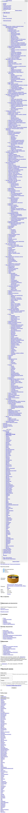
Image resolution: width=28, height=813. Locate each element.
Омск (7, 496)
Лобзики (10, 291)
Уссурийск (8, 534)
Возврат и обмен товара (8, 632)
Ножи (9, 254)
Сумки (12, 97)
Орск (7, 500)
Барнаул (7, 442)
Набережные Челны (10, 434)
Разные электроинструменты (14, 322)
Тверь (7, 525)
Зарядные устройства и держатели (16, 156)
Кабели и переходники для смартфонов (17, 159)
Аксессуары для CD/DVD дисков (15, 169)
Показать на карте (5, 611)
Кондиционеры (14, 199)
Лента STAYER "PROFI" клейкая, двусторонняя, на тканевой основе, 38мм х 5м (16, 586)
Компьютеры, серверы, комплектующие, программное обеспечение (15, 27)
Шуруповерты (11, 266)
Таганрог (8, 523)
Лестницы (13, 383)
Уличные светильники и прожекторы (16, 283)
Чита (7, 544)
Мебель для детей (12, 418)
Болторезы (13, 333)
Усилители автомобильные (14, 414)
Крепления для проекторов (17, 147)
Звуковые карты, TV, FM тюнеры (18, 39)
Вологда (7, 456)
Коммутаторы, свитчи (13, 113)
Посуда (10, 228)
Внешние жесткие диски (16, 75)
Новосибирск (9, 490)
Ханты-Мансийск (10, 538)
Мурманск (8, 478)
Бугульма (8, 448)
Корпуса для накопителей (16, 81)
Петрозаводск (9, 503)
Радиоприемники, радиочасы (17, 141)
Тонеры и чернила (12, 177)
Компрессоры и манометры (17, 405)
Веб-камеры (11, 82)
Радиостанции (11, 247)
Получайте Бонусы (7, 424)
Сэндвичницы (11, 236)
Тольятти (8, 527)
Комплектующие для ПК (13, 30)
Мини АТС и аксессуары (13, 160)
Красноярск (8, 474)
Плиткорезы (11, 377)
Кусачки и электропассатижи (17, 340)
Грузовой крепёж (15, 373)
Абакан (7, 436)
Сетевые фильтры (15, 86)
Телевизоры (11, 130)
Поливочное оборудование (17, 387)
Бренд (6, 570)
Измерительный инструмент (14, 290)
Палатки (10, 248)
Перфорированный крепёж (17, 375)
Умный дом (10, 257)
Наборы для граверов (15, 304)
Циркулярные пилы (15, 318)
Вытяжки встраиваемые (16, 214)
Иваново (8, 461)
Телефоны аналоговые (13, 161)
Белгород (8, 443)
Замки (9, 357)
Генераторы (11, 270)
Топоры (12, 351)
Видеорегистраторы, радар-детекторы (16, 401)
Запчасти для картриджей (14, 166)
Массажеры (13, 207)
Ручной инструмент (12, 323)
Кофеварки (10, 203)
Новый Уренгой (9, 493)
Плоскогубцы (14, 347)
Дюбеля (12, 367)
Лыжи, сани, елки (12, 251)
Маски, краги (14, 289)
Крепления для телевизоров (14, 132)
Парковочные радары (13, 411)
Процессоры (13, 32)
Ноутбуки (13, 96)
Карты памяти (14, 76)
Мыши (12, 68)
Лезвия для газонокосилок (17, 295)
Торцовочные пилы (15, 316)
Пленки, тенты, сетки (16, 381)
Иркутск (8, 463)
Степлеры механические (16, 326)
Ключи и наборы (14, 337)
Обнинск (8, 495)
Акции (4, 645)
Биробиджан (8, 444)
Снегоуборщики (14, 390)
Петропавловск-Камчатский (12, 504)
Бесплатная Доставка (8, 636)
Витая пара (13, 115)
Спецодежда (13, 363)
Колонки (13, 136)
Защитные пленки (12, 157)
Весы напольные (14, 206)
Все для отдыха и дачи (11, 243)
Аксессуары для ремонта (16, 298)
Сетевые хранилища (12, 126)
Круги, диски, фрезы (15, 303)
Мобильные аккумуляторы (14, 155)
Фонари (10, 255)
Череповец (8, 542)
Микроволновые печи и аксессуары (16, 222)
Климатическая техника (13, 197)
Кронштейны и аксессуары (14, 263)
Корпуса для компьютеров (17, 40)
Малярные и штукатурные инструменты (17, 329)
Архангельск (8, 440)
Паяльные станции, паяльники (18, 310)
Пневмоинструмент (12, 321)
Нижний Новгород (10, 485)
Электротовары (11, 273)
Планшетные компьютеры (17, 103)
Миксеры (13, 296)
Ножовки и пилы (15, 343)
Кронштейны (14, 224)
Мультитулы (11, 250)
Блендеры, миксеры (12, 181)
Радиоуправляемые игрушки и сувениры (17, 93)
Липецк (7, 475)
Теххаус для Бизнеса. (7, 638)
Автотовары (8, 398)
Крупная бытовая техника (14, 190)
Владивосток (9, 450)
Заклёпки (13, 371)
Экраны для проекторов (16, 149)
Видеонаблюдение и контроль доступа (14, 256)
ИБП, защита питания (13, 83)
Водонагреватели (15, 184)
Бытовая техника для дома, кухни (13, 180)
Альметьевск (8, 433)
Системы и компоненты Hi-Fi (17, 140)
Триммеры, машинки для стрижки (18, 209)
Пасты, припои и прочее (16, 311)
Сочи (7, 516)
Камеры (10, 409)
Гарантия (5, 427)
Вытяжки (13, 192)
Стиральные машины (15, 194)
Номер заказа (3, 672)
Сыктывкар (8, 522)
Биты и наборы (14, 300)
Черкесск (8, 543)
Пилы (9, 314)
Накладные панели (15, 275)
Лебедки (13, 408)
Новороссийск (9, 489)
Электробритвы (14, 212)
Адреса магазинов (7, 5)
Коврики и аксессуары (16, 70)
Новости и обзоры (7, 647)
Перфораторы (11, 267)
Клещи (12, 336)
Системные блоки (12, 29)
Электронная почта (5, 677)
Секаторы (13, 389)
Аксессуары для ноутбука (16, 99)
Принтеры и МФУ (12, 62)
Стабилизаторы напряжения (17, 88)
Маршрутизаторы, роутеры (14, 112)
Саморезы (13, 368)
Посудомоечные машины (16, 193)
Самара (7, 509)
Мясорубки (10, 227)
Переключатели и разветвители (15, 120)
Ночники (13, 276)
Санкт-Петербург (9, 510)
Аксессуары (13, 231)
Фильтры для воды (12, 239)
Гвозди (12, 365)
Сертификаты (6, 650)
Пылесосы (13, 186)
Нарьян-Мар (8, 481)
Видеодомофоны (12, 260)
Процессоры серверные (16, 53)
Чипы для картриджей (13, 172)
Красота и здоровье (12, 204)
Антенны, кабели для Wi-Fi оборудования (17, 127)
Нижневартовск (9, 484)
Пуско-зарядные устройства (14, 402)
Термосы (13, 233)
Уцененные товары (10, 421)
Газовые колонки (15, 183)
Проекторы (13, 148)
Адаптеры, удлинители (16, 297)
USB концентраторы (15, 77)
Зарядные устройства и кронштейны (19, 105)
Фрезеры (13, 315)
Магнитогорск (9, 476)
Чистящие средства (12, 179)
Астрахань (8, 441)
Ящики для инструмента (13, 397)
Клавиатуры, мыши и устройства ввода (17, 66)
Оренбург (8, 498)
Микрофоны (13, 137)
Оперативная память (15, 34)
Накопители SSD (15, 38)
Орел (7, 497)
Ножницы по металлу (16, 327)
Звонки (10, 262)
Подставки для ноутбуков (16, 101)
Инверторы (13, 287)
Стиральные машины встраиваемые (19, 217)
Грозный (8, 458)
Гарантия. (5, 634)
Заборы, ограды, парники (16, 382)
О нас (4, 618)
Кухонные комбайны (13, 221)
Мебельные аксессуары (13, 420)
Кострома (8, 471)
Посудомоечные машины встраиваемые (16, 216)
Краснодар (8, 473)
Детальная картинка (9, 569)
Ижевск (7, 462)
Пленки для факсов (12, 175)
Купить (8, 588)
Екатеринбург (9, 460)
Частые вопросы (6, 651)
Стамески (13, 349)
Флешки (13, 74)
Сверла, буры (14, 307)
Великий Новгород (10, 449)
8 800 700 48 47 (6, 558)
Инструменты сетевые (16, 119)
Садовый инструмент (16, 388)
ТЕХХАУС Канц (7, 9)
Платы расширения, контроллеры (18, 45)
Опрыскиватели (14, 385)
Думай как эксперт (7, 619)
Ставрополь (8, 517)
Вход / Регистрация (7, 557)
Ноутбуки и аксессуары (13, 95)
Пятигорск (8, 507)
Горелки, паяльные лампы (14, 253)
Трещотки (13, 354)
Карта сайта (5, 630)
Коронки (13, 302)
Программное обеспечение (14, 46)
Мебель (7, 416)
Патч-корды (13, 116)
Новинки (5, 423)
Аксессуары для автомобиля (14, 415)
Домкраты (13, 404)
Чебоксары (8, 540)
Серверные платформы (16, 52)
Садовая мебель (11, 249)
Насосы (12, 384)
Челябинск (8, 541)
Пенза (7, 501)
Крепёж (10, 364)
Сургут (7, 521)
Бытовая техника (12, 182)
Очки (12, 361)
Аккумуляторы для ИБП (16, 87)
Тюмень (7, 530)
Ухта (7, 536)
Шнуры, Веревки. (15, 380)
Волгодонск (8, 455)
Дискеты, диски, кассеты (13, 173)
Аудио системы (14, 135)
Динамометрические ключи (17, 324)
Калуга (7, 467)
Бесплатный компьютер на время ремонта (12, 635)
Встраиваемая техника (13, 213)
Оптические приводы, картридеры (18, 43)
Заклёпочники (14, 335)
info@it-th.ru (12, 558)
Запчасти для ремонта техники (15, 174)
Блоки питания (14, 41)
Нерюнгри (8, 483)
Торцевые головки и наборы (17, 353)
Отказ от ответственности (9, 624)
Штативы (13, 145)
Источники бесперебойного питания (19, 85)
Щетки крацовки (14, 308)
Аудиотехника (11, 134)
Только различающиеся (15, 564)
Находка (7, 482)
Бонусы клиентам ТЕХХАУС (9, 637)
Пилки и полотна (15, 306)
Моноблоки (11, 28)
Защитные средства (12, 358)
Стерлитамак (9, 520)
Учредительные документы (9, 648)
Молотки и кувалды (15, 341)
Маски (12, 360)
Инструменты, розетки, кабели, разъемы (17, 114)
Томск (7, 528)
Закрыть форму (18, 10)
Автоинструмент (12, 403)
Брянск (7, 447)
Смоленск (8, 515)
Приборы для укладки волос (17, 208)
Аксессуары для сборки (13, 58)
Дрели (9, 271)
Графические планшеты (16, 69)
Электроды (13, 288)
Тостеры (10, 237)
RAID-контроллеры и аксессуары (18, 55)
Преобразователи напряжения (15, 413)
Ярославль (8, 548)
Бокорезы (13, 331)
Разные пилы (14, 320)
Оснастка (10, 294)
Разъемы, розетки (15, 117)
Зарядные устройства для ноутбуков (19, 100)
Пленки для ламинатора (13, 168)
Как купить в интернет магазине (10, 646)
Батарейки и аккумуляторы (14, 170)
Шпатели (13, 334)
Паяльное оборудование (13, 309)
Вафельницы (11, 188)
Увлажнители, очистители (17, 202)
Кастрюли (13, 229)
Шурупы (13, 369)
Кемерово (8, 469)
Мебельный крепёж (15, 374)
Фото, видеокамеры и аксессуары (15, 142)
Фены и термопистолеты (13, 395)
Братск (7, 446)
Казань (4, 4)
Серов (7, 514)
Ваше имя (3, 675)
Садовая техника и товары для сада (16, 378)
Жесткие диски (14, 36)
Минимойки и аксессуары (14, 410)
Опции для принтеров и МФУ (15, 63)
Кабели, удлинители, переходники (16, 92)
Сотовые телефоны (12, 154)
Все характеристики (5, 564)
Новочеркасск (9, 491)
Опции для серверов (15, 56)
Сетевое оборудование (11, 110)
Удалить (9, 593)
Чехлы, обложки (14, 109)
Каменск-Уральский (10, 468)
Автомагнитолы (12, 400)
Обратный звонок (7, 20)
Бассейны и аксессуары (13, 244)
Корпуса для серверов (16, 54)
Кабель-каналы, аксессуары (14, 125)
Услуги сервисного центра (12, 422)
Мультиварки (11, 226)
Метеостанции (14, 200)
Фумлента (10, 355)
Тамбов (7, 524)
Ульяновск (8, 532)
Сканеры (10, 65)
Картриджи (10, 163)
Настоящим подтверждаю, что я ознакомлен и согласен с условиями (14, 685)
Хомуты (13, 376)
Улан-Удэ (8, 531)
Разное (12, 348)
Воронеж (8, 457)
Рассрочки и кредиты (8, 425)
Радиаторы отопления (13, 268)
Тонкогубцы (13, 350)
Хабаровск (8, 537)
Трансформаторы (15, 281)
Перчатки (13, 362)
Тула (7, 529)
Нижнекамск (8, 435)
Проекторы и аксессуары (13, 146)
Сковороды (13, 230)
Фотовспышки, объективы (17, 143)
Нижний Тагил (9, 487)
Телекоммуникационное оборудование (17, 122)
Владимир (8, 453)
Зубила (12, 301)
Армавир (8, 438)
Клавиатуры (13, 67)
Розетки (12, 279)
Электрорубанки (12, 269)
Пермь (7, 502)
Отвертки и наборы (15, 344)
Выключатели (14, 274)
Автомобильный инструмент (17, 407)
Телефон (2, 680)
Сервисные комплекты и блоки (15, 176)
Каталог (5, 25)
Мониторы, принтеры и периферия (13, 59)
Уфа (7, 535)
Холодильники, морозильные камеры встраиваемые (17, 219)
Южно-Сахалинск (10, 545)
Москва (7, 477)
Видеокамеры (11, 259)
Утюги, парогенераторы (16, 187)
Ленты (9, 356)
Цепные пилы (14, 317)
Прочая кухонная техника (14, 234)
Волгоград (8, 454)
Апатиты (8, 437)
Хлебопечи (10, 240)
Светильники (14, 280)
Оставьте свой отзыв (7, 631)
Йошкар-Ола (8, 464)
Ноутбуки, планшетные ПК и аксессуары (15, 94)
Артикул (7, 571)
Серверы (13, 48)
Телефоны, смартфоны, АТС (12, 152)
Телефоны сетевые (12, 123)
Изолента (13, 277)
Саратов (7, 513)
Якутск (7, 547)
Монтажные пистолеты (16, 338)
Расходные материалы (11, 162)
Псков (7, 505)
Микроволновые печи (16, 223)
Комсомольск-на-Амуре (11, 470)
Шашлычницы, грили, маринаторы (16, 241)
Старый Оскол (9, 518)
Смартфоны (11, 153)
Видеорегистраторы (12, 261)
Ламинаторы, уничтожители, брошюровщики (14, 90)
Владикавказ (8, 451)
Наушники (13, 139)
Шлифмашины (11, 396)
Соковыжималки (12, 235)
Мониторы (10, 61)
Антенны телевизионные (14, 133)
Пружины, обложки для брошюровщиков (17, 167)
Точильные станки (12, 394)
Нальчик (8, 480)
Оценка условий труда (8, 654)
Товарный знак (6, 653)
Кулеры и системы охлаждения (18, 42)
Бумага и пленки (12, 164)
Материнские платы (15, 33)
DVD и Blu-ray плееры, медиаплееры (16, 150)
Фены (12, 210)
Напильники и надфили (16, 342)
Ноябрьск (8, 494)
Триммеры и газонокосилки (17, 391)
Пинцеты (13, 346)
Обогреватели (14, 201)
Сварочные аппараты (13, 286)
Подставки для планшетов (17, 108)
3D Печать (10, 60)
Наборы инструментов (13, 293)
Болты (12, 370)
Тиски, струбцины (12, 393)
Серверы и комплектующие (14, 47)
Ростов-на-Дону (9, 508)
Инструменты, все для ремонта (13, 264)
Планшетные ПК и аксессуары (15, 102)
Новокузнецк (9, 488)
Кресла (9, 417)
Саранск (7, 511)
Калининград (9, 465)
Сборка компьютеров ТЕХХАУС (10, 652)
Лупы (12, 313)
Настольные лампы (15, 284)
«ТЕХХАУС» (22, 656)
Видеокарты (13, 35)
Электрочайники (12, 242)
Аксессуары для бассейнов (17, 246)
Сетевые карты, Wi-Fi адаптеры (15, 121)
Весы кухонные (11, 189)
